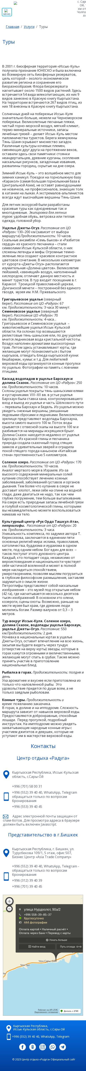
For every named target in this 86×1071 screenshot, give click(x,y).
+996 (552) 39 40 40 (27, 793)
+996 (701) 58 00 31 (27, 786)
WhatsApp (52, 793)
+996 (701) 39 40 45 (27, 887)
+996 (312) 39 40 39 (27, 881)
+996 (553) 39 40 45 (27, 807)
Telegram (69, 793)
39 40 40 (25, 1036)
